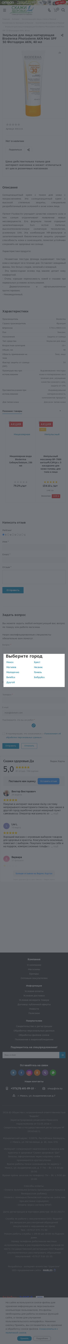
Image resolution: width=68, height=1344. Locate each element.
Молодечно (12, 672)
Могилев (11, 667)
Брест (37, 662)
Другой (10, 682)
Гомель (38, 672)
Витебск (10, 677)
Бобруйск (39, 677)
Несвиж (38, 667)
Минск (9, 662)
